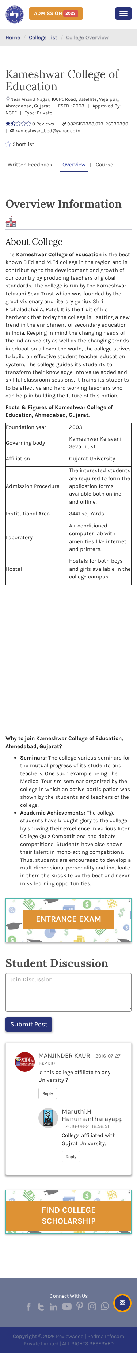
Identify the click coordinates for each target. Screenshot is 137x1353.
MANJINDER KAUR (64, 1055)
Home (12, 37)
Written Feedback (30, 164)
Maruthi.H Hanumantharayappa (94, 1115)
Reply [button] (47, 1093)
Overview (73, 164)
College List (43, 37)
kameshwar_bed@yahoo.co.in (47, 130)
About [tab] (10, 221)
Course (104, 164)
